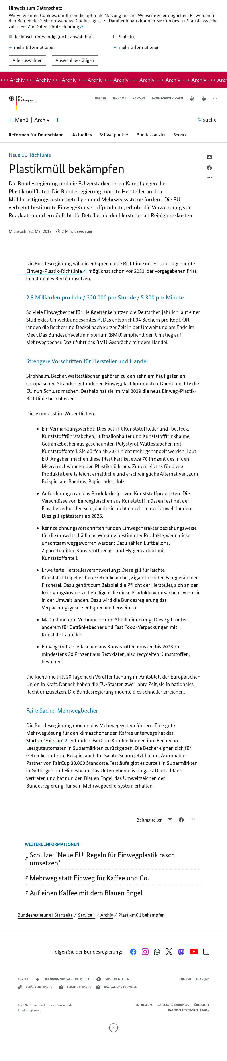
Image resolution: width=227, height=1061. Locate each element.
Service (182, 135)
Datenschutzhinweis (167, 98)
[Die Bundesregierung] (22, 103)
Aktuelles (82, 135)
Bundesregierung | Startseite (45, 915)
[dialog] (113, 36)
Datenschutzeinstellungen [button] (188, 1010)
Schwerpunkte (114, 135)
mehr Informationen (34, 47)
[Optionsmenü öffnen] (210, 178)
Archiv (106, 915)
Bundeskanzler (151, 135)
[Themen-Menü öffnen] (57, 120)
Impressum (144, 1005)
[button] (215, 98)
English (100, 98)
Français (119, 98)
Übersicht (201, 1005)
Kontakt (139, 98)
